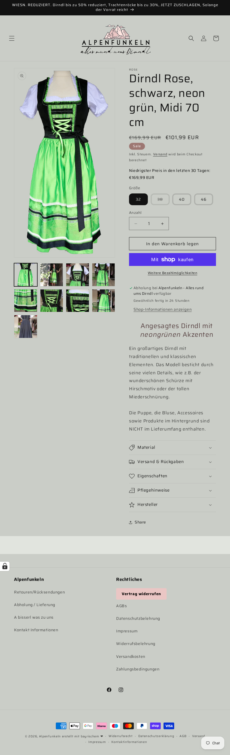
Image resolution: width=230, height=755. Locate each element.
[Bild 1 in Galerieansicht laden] (25, 274)
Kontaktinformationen (129, 742)
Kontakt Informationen (36, 630)
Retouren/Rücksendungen (39, 592)
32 (138, 199)
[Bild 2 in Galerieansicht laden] (51, 274)
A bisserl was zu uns (34, 617)
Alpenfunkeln (50, 736)
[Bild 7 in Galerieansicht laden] (77, 300)
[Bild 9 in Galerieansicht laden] (25, 326)
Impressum (126, 631)
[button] (12, 38)
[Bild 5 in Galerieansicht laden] (25, 300)
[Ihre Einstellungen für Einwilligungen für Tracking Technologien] (5, 566)
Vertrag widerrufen (141, 594)
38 (163, 200)
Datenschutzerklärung (156, 736)
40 (182, 199)
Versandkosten (130, 656)
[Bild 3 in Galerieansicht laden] (77, 274)
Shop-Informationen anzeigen (163, 309)
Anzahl (135, 213)
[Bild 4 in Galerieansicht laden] (103, 274)
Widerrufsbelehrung (135, 644)
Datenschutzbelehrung (138, 618)
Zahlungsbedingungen (137, 669)
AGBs (121, 606)
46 (203, 199)
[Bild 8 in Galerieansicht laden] (103, 300)
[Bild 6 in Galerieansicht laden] (51, 300)
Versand (160, 154)
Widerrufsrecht (121, 736)
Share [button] (140, 522)
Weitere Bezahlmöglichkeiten (172, 272)
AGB (183, 736)
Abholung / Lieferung (34, 605)
